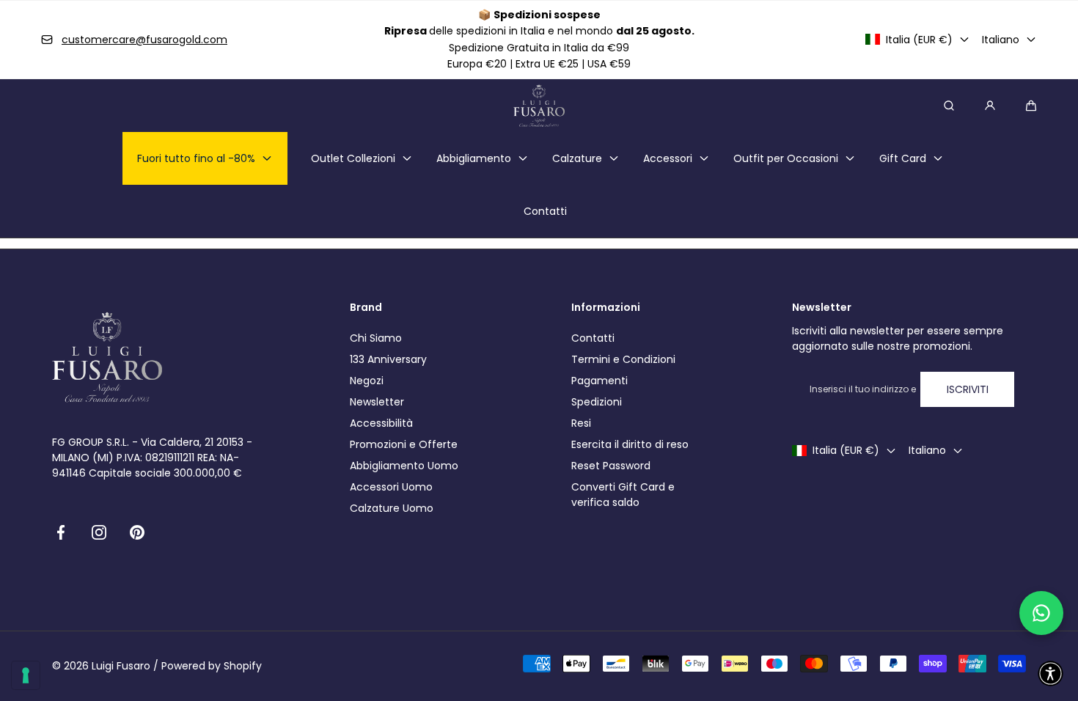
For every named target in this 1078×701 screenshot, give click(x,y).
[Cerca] (949, 105)
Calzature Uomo (391, 508)
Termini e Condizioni (623, 359)
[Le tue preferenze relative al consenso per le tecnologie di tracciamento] (26, 675)
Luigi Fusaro (121, 665)
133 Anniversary (388, 359)
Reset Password (610, 465)
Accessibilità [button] (381, 423)
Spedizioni (596, 401)
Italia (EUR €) (919, 39)
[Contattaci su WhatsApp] (1041, 613)
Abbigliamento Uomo (404, 465)
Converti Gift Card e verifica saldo (623, 495)
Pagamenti (599, 380)
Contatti (593, 338)
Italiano (1000, 39)
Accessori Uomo (391, 487)
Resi (581, 423)
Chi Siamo (376, 338)
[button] (1031, 105)
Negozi (367, 380)
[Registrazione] (990, 105)
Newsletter (377, 401)
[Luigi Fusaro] (539, 105)
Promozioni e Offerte (404, 444)
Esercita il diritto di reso (630, 444)
